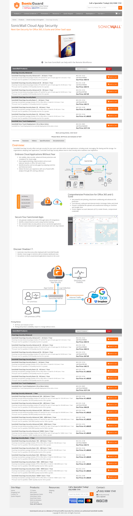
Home (14, 20)
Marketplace (90, 13)
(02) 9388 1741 (116, 3)
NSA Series (33, 492)
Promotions (45, 13)
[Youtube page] (103, 501)
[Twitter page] (100, 501)
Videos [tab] (34, 141)
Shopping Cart (15, 492)
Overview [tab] (16, 141)
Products (17, 13)
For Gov (100, 13)
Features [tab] (25, 141)
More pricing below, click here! (66, 133)
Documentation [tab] (58, 141)
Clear (108, 69)
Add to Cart (113, 77)
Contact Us (79, 13)
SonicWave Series (35, 496)
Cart (118, 13)
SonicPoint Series (35, 498)
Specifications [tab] (45, 141)
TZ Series (33, 490)
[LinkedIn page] (106, 501)
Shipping (51, 490)
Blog (50, 492)
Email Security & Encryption (35, 20)
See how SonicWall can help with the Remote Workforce (68, 62)
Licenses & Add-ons (30, 13)
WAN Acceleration (35, 500)
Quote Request (68, 13)
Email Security (34, 502)
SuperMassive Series (36, 494)
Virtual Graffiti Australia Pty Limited (66, 511)
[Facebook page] (97, 501)
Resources (56, 13)
